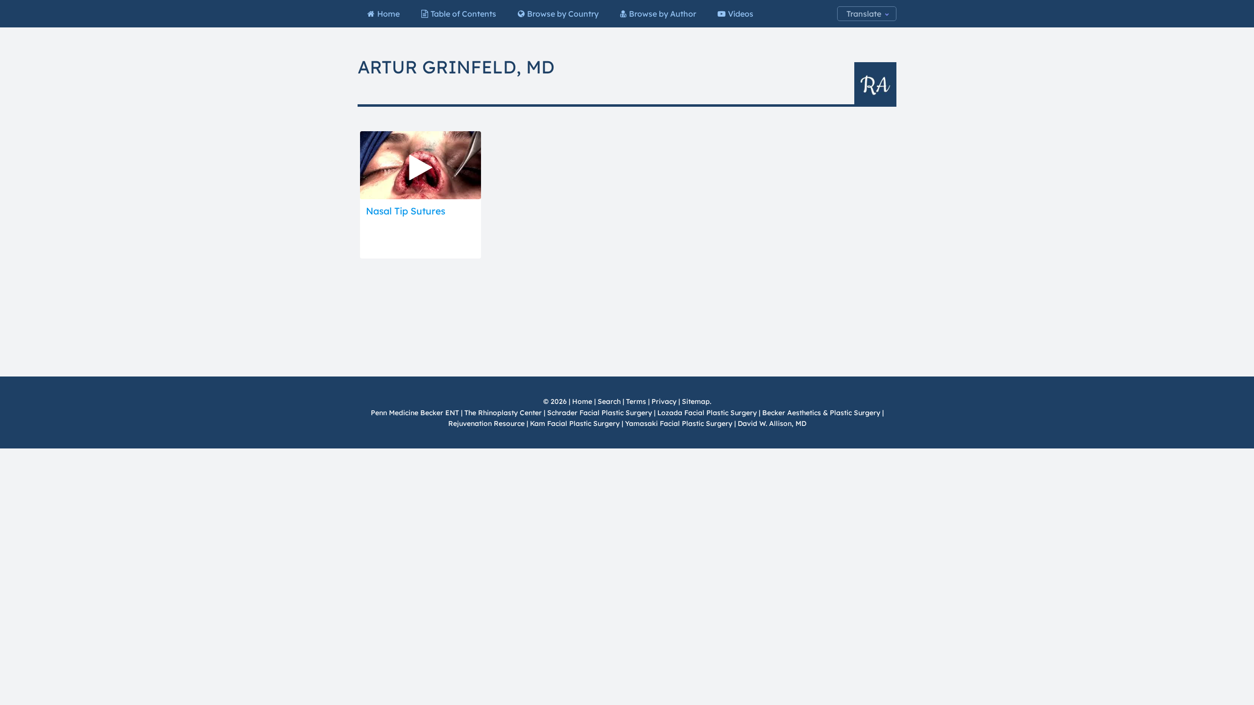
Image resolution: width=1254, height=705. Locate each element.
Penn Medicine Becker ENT (415, 412)
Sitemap (696, 401)
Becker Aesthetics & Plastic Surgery (822, 412)
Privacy (663, 401)
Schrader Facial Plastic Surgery (599, 412)
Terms (636, 401)
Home (582, 401)
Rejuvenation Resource (487, 423)
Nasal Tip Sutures (405, 211)
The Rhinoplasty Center (503, 412)
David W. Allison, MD (772, 423)
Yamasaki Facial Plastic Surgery (678, 423)
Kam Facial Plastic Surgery (575, 423)
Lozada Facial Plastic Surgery (707, 412)
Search (609, 401)
